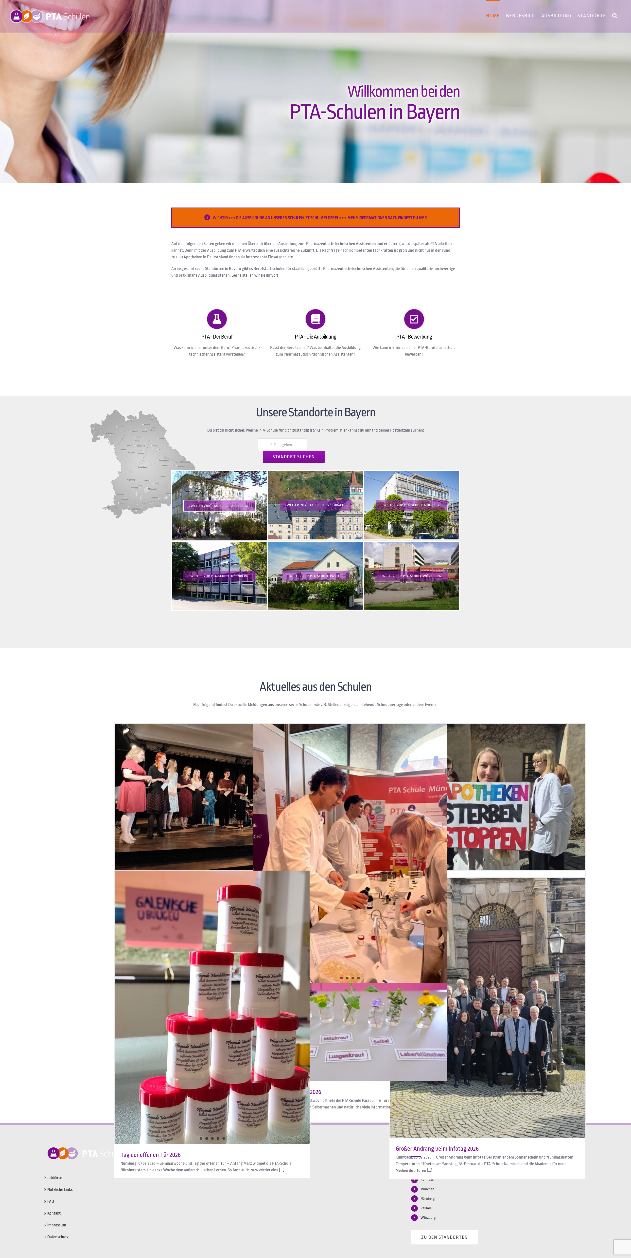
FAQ (50, 1201)
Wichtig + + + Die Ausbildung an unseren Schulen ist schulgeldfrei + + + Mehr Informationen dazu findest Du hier (320, 217)
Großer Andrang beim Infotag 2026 (437, 1148)
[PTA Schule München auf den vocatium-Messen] (350, 853)
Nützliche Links (60, 1189)
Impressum (56, 1225)
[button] (614, 15)
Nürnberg (428, 1199)
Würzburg (428, 1218)
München (427, 1189)
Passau (426, 1208)
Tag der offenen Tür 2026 (151, 1154)
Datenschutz (58, 1237)
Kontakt (54, 1213)
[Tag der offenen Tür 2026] (212, 948)
